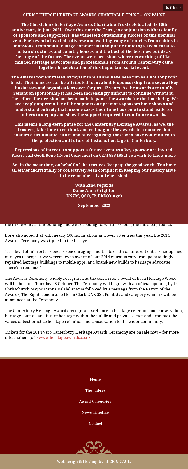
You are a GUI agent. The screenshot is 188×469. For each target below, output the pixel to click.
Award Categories (95, 401)
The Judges (95, 390)
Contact (95, 423)
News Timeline (95, 412)
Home (95, 379)
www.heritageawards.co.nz (64, 337)
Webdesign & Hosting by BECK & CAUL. (94, 461)
